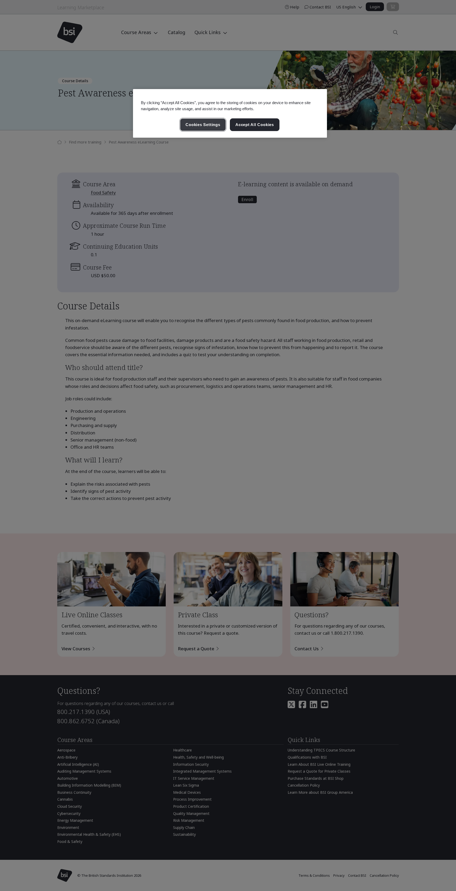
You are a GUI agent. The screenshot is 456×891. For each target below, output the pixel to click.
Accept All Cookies (254, 124)
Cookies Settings (203, 124)
